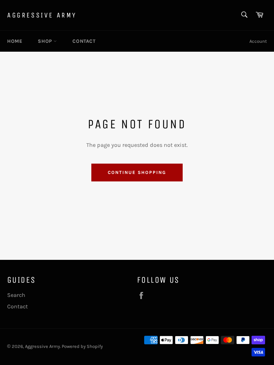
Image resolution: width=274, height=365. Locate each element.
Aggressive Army (42, 15)
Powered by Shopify (82, 346)
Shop (46, 41)
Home (14, 41)
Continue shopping (137, 172)
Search (16, 295)
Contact (83, 41)
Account (258, 41)
